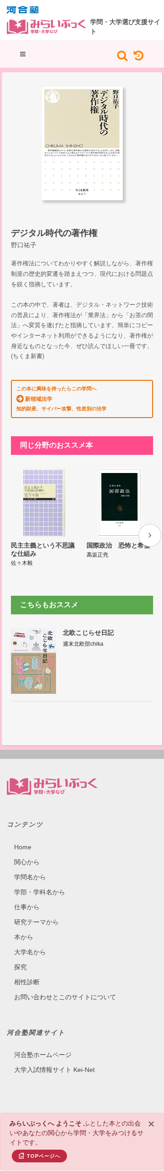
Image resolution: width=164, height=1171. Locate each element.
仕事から (27, 907)
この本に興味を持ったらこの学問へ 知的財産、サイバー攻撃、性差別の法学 (61, 398)
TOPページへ (44, 1156)
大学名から (30, 952)
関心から (27, 862)
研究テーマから (36, 922)
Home (22, 847)
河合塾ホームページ (43, 1054)
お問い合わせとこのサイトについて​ (65, 997)
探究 (20, 967)
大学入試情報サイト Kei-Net (54, 1069)
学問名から (30, 877)
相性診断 (27, 982)
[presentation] (149, 535)
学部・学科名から (39, 892)
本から (23, 937)
